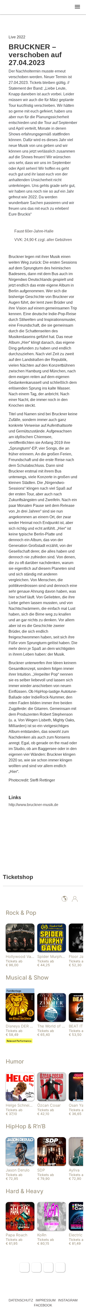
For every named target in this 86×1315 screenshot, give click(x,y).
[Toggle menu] (77, 6)
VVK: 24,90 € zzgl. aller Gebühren (43, 240)
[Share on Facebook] (24, 1267)
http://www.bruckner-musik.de (33, 805)
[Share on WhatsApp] (48, 1267)
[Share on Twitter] (36, 1267)
